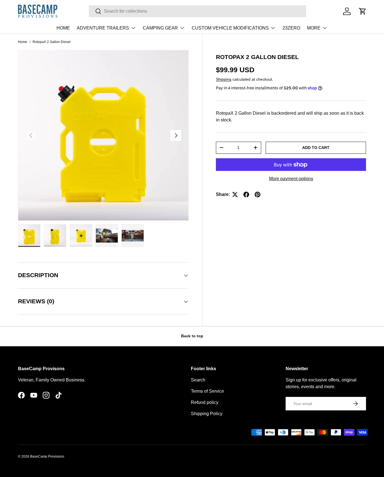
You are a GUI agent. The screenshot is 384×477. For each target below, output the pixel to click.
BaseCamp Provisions (47, 456)
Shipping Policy (206, 413)
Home (22, 42)
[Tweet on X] (235, 194)
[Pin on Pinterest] (257, 194)
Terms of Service (207, 391)
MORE (313, 28)
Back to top (192, 336)
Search (198, 379)
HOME (63, 28)
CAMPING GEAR (160, 28)
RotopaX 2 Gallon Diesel (52, 42)
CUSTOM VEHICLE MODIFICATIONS (230, 28)
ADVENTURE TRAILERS (103, 28)
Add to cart (315, 147)
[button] (362, 11)
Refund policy (204, 402)
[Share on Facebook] (246, 194)
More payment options (291, 178)
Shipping (223, 79)
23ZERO (291, 28)
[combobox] (197, 11)
